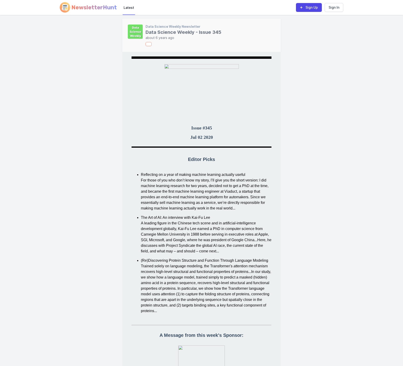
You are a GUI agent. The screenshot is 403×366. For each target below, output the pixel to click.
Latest (129, 8)
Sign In (334, 7)
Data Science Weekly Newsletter (173, 26)
